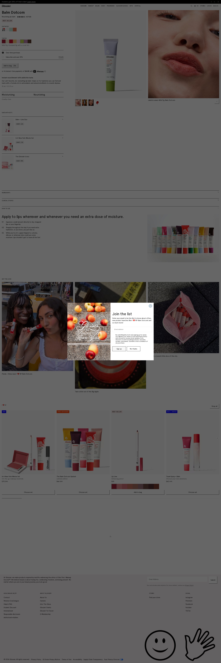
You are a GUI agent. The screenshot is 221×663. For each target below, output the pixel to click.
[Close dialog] (150, 306)
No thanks (133, 349)
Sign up (119, 349)
